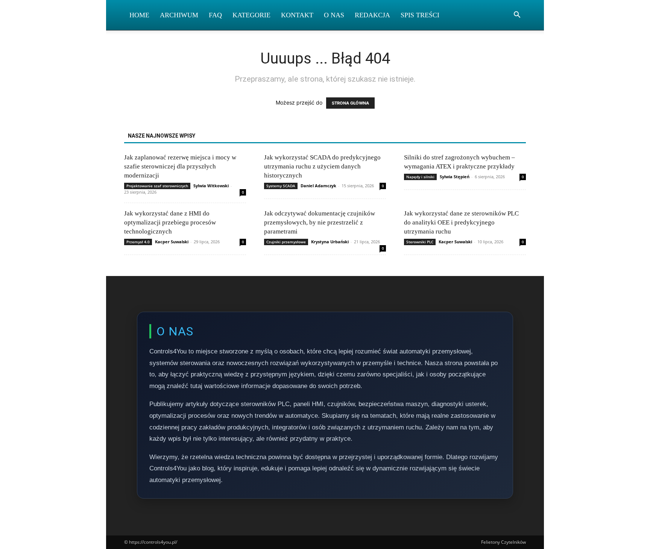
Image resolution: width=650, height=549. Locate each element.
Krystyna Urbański (330, 241)
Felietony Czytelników (503, 542)
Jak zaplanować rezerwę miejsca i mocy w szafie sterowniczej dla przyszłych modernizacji (180, 166)
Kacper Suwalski (171, 241)
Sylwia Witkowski (211, 185)
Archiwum (179, 15)
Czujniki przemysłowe (286, 241)
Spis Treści (420, 15)
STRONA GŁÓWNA (350, 103)
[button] (517, 15)
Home (139, 15)
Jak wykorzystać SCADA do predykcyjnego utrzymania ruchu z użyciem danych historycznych (322, 166)
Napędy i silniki (420, 176)
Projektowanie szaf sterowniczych (157, 185)
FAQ (215, 15)
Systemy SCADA (280, 185)
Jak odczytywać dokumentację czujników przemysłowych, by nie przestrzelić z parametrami (319, 222)
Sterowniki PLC (419, 241)
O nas (334, 15)
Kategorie (251, 15)
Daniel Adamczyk (318, 185)
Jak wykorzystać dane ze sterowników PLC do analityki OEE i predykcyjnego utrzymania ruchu (461, 222)
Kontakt (297, 15)
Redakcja (372, 15)
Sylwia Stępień (454, 176)
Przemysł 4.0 (138, 241)
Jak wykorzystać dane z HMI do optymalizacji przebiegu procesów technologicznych (170, 222)
